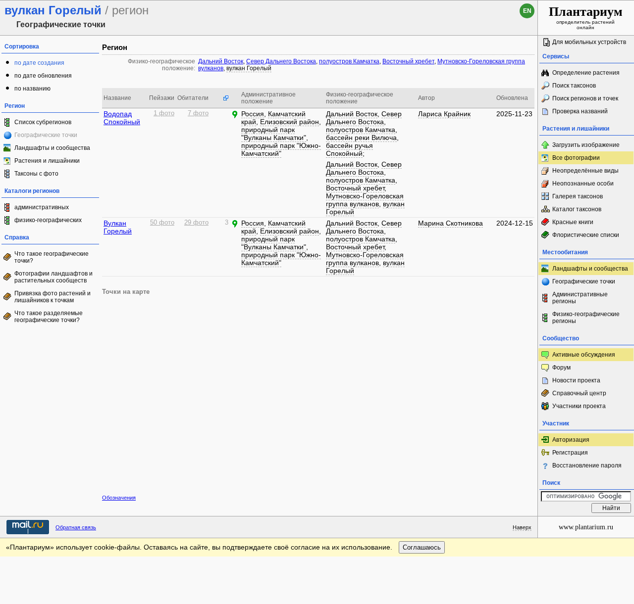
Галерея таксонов (577, 196)
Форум (561, 367)
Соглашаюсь (422, 547)
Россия (252, 114)
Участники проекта (579, 406)
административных (41, 207)
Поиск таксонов (574, 85)
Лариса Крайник (444, 114)
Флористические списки (585, 235)
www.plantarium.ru (586, 527)
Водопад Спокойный (122, 118)
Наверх (522, 527)
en (527, 10)
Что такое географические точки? (51, 257)
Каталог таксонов (576, 209)
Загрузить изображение (586, 144)
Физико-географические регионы (586, 318)
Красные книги (572, 222)
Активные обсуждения (583, 354)
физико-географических (48, 220)
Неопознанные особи (583, 183)
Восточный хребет (408, 61)
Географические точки (583, 281)
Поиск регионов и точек (585, 98)
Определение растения (586, 72)
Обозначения (119, 498)
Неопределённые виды (585, 170)
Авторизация (570, 439)
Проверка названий (580, 111)
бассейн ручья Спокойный (349, 149)
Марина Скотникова (450, 223)
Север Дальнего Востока (281, 61)
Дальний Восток (220, 61)
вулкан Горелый (248, 68)
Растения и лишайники (47, 160)
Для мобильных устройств (589, 42)
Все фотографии (576, 157)
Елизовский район (289, 122)
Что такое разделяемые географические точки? (48, 317)
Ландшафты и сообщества (52, 147)
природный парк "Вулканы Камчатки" (273, 133)
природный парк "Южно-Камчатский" (281, 149)
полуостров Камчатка (349, 61)
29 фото (196, 222)
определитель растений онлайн (586, 17)
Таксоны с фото (36, 173)
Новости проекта (576, 380)
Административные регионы (580, 298)
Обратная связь (75, 527)
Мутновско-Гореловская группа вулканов (365, 200)
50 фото (162, 222)
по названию (32, 88)
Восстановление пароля (587, 465)
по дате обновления (43, 75)
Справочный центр (579, 393)
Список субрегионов (42, 122)
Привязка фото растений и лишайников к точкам (52, 297)
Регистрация (570, 452)
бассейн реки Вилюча (361, 137)
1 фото (164, 113)
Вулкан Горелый (118, 227)
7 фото (198, 113)
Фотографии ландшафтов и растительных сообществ (53, 277)
